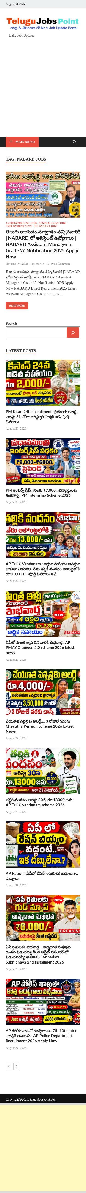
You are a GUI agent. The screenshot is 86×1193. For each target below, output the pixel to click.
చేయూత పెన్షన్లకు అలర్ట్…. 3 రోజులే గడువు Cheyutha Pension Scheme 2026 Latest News (40, 726)
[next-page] (16, 1066)
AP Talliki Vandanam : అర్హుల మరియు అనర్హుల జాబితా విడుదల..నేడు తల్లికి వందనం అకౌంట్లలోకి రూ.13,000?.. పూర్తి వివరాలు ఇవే (43, 569)
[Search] (73, 332)
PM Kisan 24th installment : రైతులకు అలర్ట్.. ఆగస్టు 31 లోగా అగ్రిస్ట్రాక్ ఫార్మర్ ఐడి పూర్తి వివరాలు (42, 417)
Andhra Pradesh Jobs (21, 223)
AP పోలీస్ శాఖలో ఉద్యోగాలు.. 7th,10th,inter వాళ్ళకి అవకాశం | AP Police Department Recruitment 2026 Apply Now (41, 1036)
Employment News (19, 226)
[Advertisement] (43, 85)
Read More (15, 304)
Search (11, 323)
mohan (40, 263)
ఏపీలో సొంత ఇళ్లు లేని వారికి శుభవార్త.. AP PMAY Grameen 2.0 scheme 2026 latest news (40, 648)
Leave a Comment (58, 263)
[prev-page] (9, 1066)
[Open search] (74, 142)
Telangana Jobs (45, 226)
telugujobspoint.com (43, 1099)
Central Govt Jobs (52, 223)
